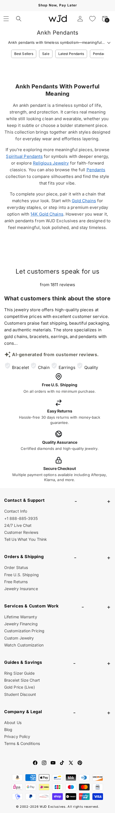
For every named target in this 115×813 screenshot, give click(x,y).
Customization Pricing (24, 630)
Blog (8, 729)
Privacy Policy (17, 736)
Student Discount (20, 694)
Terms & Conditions (22, 743)
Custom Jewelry (19, 638)
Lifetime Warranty (20, 616)
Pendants (100, 54)
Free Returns (16, 581)
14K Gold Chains (46, 214)
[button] (6, 19)
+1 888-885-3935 (21, 518)
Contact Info (15, 511)
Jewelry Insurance (21, 588)
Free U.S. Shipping (21, 574)
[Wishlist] (92, 19)
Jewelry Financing (21, 623)
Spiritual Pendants (24, 156)
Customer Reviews (21, 532)
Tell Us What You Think (25, 539)
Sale (45, 54)
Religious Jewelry (51, 163)
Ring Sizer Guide (19, 673)
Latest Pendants (71, 54)
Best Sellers (23, 54)
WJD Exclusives (53, 807)
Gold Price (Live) (19, 687)
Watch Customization (24, 645)
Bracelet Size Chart (22, 680)
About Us (12, 722)
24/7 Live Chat (18, 525)
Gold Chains (84, 200)
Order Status (16, 567)
